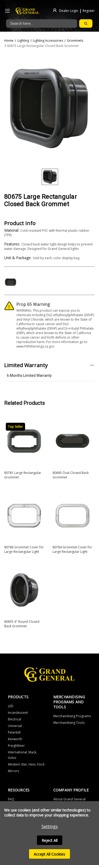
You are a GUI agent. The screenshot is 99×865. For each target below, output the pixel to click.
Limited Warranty (26, 365)
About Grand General (69, 799)
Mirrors (13, 771)
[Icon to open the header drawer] (7, 11)
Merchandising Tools (68, 722)
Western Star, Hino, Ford (26, 764)
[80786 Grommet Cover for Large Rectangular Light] (24, 515)
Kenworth (15, 739)
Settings (49, 826)
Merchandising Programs (72, 716)
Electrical (14, 719)
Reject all (50, 840)
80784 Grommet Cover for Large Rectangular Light (72, 549)
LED (10, 706)
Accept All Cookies (49, 854)
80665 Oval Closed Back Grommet (71, 474)
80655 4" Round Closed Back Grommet (21, 623)
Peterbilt (14, 732)
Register (89, 10)
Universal (15, 726)
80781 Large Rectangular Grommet (22, 474)
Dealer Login (68, 10)
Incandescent (18, 712)
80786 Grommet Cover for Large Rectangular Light (24, 549)
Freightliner (16, 745)
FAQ (11, 799)
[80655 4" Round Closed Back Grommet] (24, 590)
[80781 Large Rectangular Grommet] (24, 441)
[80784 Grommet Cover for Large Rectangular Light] (72, 515)
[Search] (85, 23)
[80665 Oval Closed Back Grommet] (72, 441)
